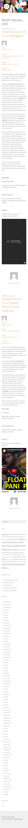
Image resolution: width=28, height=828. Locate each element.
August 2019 (6, 636)
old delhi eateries (9, 559)
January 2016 (7, 712)
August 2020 (6, 609)
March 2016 (6, 707)
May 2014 (6, 765)
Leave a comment (6, 70)
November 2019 (7, 628)
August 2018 (6, 660)
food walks (21, 552)
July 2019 (6, 638)
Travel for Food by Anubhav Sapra (10, 331)
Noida (12, 556)
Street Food (7, 564)
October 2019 (7, 630)
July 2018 (6, 662)
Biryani (25, 534)
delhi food (6, 542)
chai (5, 536)
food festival (15, 552)
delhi (21, 539)
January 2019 (7, 646)
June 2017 (6, 691)
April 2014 (6, 768)
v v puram (15, 64)
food (10, 552)
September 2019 (7, 633)
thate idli (14, 337)
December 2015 (7, 715)
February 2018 (7, 675)
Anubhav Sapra (19, 534)
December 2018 (7, 649)
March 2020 (6, 620)
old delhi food (17, 559)
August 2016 (6, 694)
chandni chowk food (20, 536)
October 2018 (7, 654)
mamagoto (6, 556)
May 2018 (6, 667)
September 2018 (7, 657)
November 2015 (7, 718)
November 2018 (7, 652)
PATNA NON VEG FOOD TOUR (10, 590)
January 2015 (7, 744)
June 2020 (6, 615)
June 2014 (6, 762)
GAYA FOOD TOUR (8, 585)
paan (18, 561)
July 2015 (6, 728)
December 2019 (7, 625)
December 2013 (7, 778)
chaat (3, 536)
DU (8, 552)
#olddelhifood (12, 534)
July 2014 (6, 760)
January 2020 (7, 623)
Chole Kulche (5, 539)
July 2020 (6, 612)
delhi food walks (8, 546)
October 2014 (7, 752)
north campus (18, 557)
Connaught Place (13, 539)
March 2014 (6, 770)
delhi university (11, 549)
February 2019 (7, 644)
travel (8, 568)
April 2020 (6, 617)
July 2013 (6, 791)
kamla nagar (14, 554)
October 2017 (7, 683)
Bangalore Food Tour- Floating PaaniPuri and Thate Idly (11, 305)
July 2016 (6, 696)
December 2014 (7, 747)
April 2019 (6, 641)
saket (24, 561)
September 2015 (7, 723)
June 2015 (6, 731)
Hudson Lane (8, 554)
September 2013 (7, 786)
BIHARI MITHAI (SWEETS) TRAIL (10, 588)
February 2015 (7, 741)
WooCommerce (18, 819)
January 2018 (7, 678)
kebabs (21, 554)
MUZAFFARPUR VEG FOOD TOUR (11, 580)
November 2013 (7, 781)
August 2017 (6, 686)
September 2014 (7, 755)
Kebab (18, 554)
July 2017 (6, 689)
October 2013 (7, 784)
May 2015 (6, 733)
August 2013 (6, 789)
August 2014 (6, 757)
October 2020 (7, 604)
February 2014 (7, 773)
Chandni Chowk (10, 536)
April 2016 (6, 704)
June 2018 (6, 665)
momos (9, 556)
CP (18, 539)
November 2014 (7, 749)
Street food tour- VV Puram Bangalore (14, 34)
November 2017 (7, 681)
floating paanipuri (7, 337)
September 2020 (7, 607)
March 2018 (6, 673)
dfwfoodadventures (7, 56)
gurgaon (3, 554)
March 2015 (6, 739)
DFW (6, 552)
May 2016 (6, 702)
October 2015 (7, 720)
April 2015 (6, 736)
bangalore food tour (7, 64)
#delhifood (5, 534)
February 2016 (7, 710)
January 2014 (7, 776)
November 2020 (7, 601)
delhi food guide (17, 542)
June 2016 (6, 699)
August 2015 (6, 725)
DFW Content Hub (6, 50)
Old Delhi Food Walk (12, 561)
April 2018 (6, 670)
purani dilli (21, 561)
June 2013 (6, 794)
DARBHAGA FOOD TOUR (9, 582)
